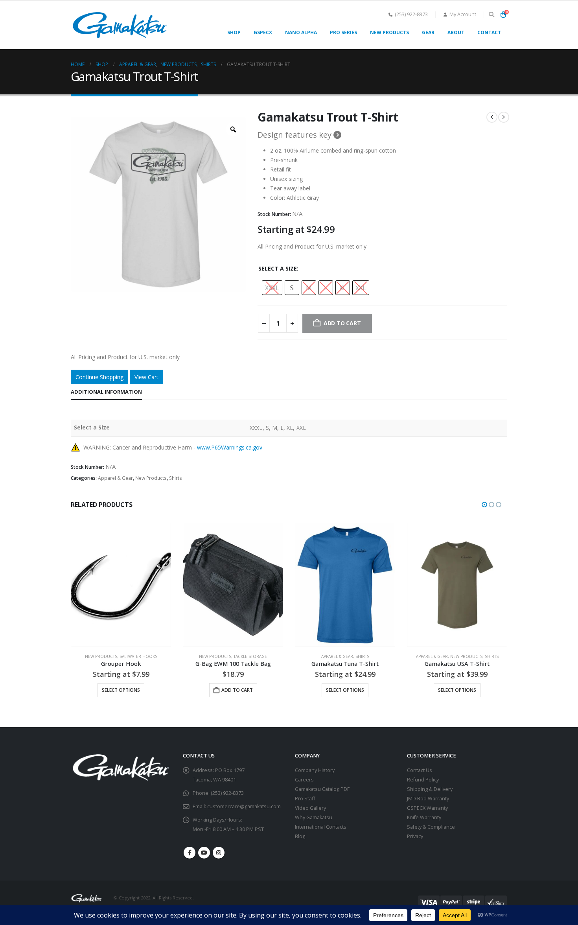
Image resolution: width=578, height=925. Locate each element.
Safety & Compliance (431, 827)
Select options (121, 690)
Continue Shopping (99, 377)
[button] (491, 14)
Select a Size (277, 268)
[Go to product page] (121, 585)
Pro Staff (305, 798)
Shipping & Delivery (430, 789)
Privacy (415, 836)
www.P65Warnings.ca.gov (229, 447)
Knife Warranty (424, 817)
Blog (300, 836)
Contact (489, 32)
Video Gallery (310, 808)
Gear (428, 32)
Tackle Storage (250, 656)
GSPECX (263, 32)
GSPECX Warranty (427, 808)
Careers (304, 779)
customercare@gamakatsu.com (244, 806)
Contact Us (419, 770)
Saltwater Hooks (138, 656)
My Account (462, 14)
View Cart (146, 377)
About (455, 32)
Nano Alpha (301, 32)
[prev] (491, 117)
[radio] (272, 288)
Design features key (295, 135)
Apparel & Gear (115, 478)
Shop (234, 32)
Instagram (219, 853)
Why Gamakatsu (313, 817)
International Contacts (320, 827)
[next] (503, 117)
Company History (315, 770)
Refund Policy (423, 779)
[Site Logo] (120, 25)
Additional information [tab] (106, 391)
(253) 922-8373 (411, 14)
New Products (389, 32)
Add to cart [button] (237, 690)
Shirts (175, 478)
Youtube (204, 853)
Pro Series (343, 32)
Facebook (189, 853)
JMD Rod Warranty (428, 798)
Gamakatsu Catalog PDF (322, 789)
